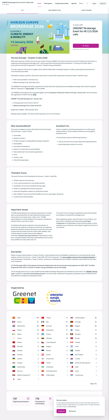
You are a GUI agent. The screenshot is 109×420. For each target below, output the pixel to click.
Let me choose (72, 406)
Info (22, 10)
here (64, 267)
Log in (94, 3)
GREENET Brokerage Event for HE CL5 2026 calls (17, 2)
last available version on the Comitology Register (79, 257)
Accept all (61, 411)
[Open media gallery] (24, 298)
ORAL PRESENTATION (54, 10)
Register (103, 3)
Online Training (86, 10)
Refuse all (72, 411)
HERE (34, 95)
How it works (30, 88)
